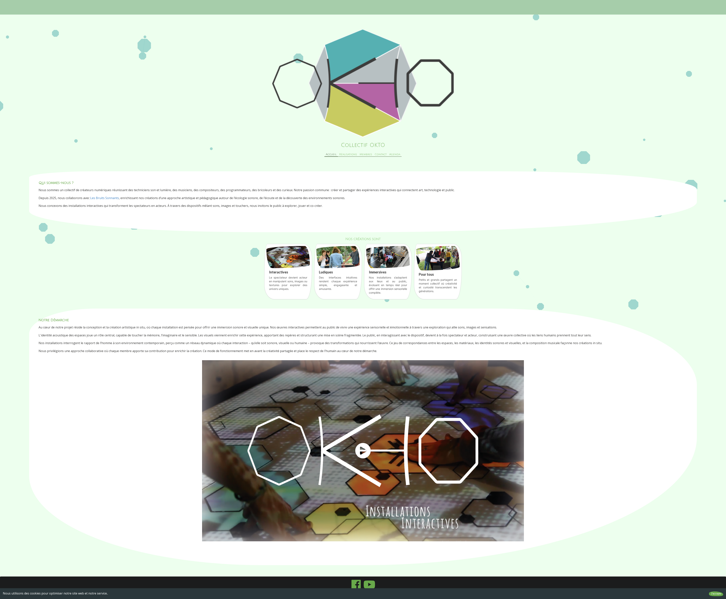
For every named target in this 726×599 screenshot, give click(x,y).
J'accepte (716, 593)
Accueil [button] (331, 154)
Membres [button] (366, 154)
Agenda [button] (394, 154)
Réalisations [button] (348, 154)
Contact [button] (381, 154)
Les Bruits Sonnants (104, 198)
